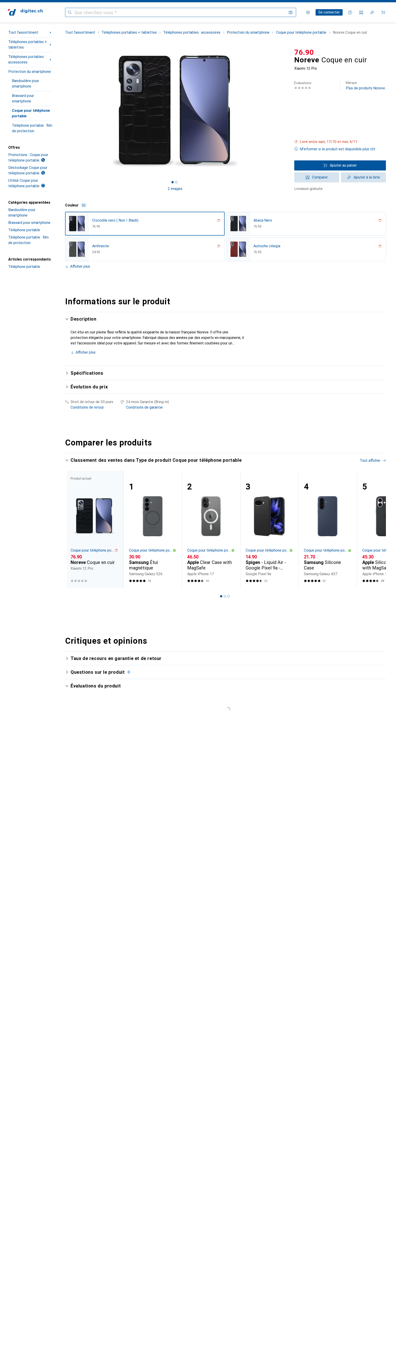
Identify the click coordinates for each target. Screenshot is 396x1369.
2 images (175, 189)
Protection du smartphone (29, 71)
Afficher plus (80, 266)
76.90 (304, 52)
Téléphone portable (24, 230)
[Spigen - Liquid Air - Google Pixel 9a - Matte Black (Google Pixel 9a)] (269, 529)
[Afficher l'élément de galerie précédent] (64, 110)
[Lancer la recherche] (69, 12)
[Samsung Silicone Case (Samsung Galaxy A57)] (327, 529)
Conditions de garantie (144, 407)
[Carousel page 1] (172, 182)
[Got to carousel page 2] (176, 182)
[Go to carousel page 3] (228, 596)
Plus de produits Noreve (365, 85)
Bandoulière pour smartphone (25, 83)
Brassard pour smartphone (23, 98)
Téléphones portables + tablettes (27, 44)
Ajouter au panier (343, 165)
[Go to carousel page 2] (225, 596)
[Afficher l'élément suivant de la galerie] (286, 110)
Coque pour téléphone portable (31, 113)
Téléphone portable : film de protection (32, 128)
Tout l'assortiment (23, 32)
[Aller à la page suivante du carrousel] (377, 529)
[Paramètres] (308, 12)
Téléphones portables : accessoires (26, 59)
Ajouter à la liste (367, 177)
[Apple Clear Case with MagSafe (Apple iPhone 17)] (211, 529)
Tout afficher (370, 460)
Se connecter (329, 12)
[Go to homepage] (25, 12)
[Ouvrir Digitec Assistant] (350, 12)
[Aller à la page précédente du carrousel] (73, 529)
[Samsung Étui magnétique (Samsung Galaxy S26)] (153, 529)
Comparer (320, 177)
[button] (340, 142)
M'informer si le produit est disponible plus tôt (337, 149)
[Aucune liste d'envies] (372, 12)
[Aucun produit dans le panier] (383, 12)
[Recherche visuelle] (290, 12)
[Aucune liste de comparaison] (361, 12)
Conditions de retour (87, 407)
